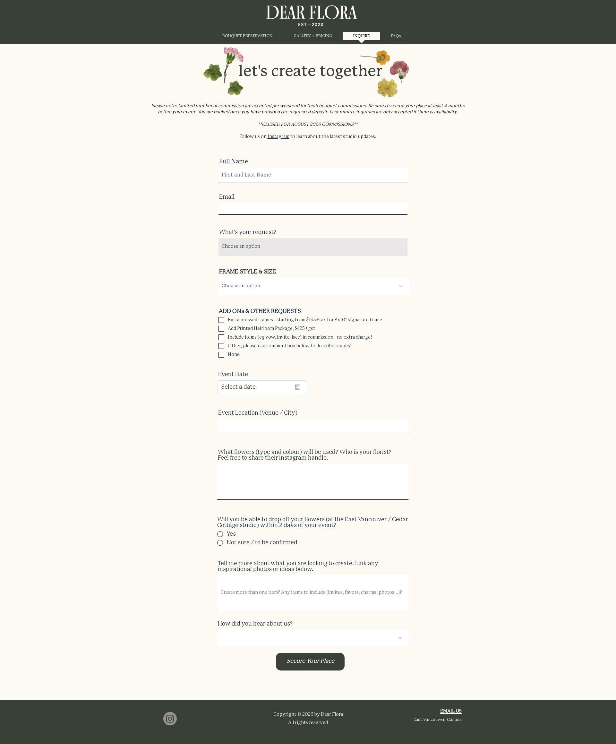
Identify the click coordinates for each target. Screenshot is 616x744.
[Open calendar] (297, 387)
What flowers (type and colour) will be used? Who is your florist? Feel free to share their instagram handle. (304, 455)
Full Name (233, 162)
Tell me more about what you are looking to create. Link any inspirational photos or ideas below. (298, 566)
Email (227, 197)
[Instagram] (170, 718)
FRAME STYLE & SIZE (247, 272)
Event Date (233, 374)
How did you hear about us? (255, 624)
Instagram (278, 136)
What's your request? (247, 232)
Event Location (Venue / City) (257, 413)
